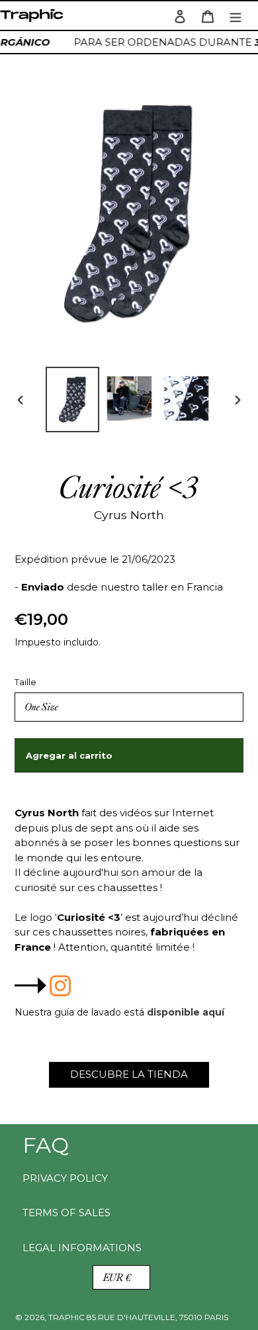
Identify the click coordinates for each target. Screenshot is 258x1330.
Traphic (34, 19)
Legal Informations (82, 1247)
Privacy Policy (65, 1178)
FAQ (45, 1145)
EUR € (117, 1277)
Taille (25, 682)
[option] (72, 399)
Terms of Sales (66, 1212)
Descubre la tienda (129, 1074)
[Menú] (235, 15)
